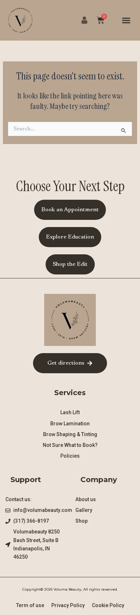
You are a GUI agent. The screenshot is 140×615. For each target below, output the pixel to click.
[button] (126, 20)
